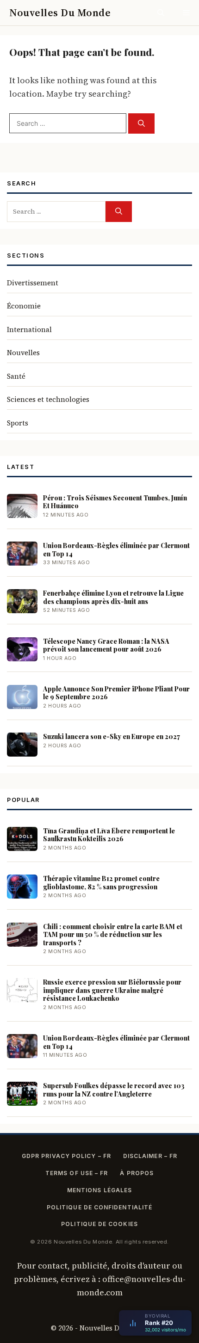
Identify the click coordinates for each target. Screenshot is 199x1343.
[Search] (141, 123)
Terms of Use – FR (76, 1173)
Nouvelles (23, 352)
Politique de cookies (99, 1223)
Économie (24, 306)
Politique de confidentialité (99, 1207)
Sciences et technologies (48, 399)
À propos (137, 1173)
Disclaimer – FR (150, 1155)
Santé (16, 376)
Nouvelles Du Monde (60, 12)
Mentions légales (99, 1190)
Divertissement (32, 283)
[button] (161, 12)
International (29, 329)
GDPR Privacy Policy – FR (66, 1155)
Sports (17, 423)
